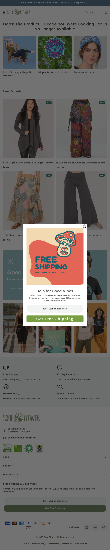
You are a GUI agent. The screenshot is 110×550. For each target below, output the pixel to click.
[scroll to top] (105, 545)
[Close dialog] (84, 226)
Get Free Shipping (55, 319)
